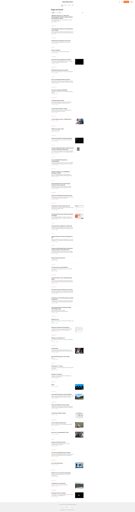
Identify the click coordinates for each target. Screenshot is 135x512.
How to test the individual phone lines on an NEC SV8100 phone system (61, 269)
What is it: (53, 358)
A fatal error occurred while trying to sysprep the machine (62, 298)
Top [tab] (56, 12)
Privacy (65, 504)
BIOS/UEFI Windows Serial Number (59, 70)
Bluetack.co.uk (55, 319)
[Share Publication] (122, 2)
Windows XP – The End (57, 366)
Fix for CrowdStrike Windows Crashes (60, 79)
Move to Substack (55, 50)
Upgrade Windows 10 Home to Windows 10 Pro (61, 237)
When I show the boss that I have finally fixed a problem (61, 424)
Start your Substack (64, 507)
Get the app (73, 507)
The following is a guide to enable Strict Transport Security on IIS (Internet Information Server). (62, 208)
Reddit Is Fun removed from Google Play (61, 472)
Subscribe (126, 1)
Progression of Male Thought (58, 413)
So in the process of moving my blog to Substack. (60, 51)
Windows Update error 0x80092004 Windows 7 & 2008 (60, 172)
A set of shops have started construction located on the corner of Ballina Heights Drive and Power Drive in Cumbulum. (61, 102)
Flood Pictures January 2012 (58, 483)
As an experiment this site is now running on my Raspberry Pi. (62, 340)
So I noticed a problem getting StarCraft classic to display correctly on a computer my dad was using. (61, 62)
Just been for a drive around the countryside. (59, 484)
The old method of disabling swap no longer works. (60, 42)
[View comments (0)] (59, 23)
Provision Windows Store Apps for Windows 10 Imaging (62, 215)
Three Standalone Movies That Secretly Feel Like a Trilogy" (62, 29)
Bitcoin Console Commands (58, 258)
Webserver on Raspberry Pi (58, 338)
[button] (62, 5)
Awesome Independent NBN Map (59, 90)
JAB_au (55, 22)
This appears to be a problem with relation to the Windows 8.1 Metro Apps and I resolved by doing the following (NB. (62, 301)
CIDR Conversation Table (57, 129)
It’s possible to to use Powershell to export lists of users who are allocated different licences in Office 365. (62, 197)
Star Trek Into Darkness (57, 463)
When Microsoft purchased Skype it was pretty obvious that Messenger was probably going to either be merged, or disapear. (62, 455)
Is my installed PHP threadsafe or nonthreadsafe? (59, 160)
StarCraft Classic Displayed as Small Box (61, 59)
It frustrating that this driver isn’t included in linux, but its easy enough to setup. (61, 20)
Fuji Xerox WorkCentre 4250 (58, 442)
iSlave (52, 384)
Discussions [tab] (60, 12)
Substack (62, 509)
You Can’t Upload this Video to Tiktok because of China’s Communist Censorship (62, 148)
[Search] (120, 2)
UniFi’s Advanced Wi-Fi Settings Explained (61, 138)
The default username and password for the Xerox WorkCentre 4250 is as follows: (60, 444)
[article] (67, 20)
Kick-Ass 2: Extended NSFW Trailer (60, 432)
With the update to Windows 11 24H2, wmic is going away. (62, 71)
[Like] (52, 23)
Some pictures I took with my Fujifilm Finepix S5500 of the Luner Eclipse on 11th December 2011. (62, 495)
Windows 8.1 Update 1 (56, 374)
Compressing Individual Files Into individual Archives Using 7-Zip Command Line (62, 249)
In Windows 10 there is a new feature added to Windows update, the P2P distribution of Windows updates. (61, 329)
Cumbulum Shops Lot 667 (57, 100)
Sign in (131, 1)
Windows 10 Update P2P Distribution (60, 327)
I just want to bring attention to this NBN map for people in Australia (62, 92)
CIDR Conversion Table (55, 130)
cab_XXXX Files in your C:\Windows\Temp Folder (61, 278)
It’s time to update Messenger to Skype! (60, 452)
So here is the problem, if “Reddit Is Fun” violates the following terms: (60, 475)
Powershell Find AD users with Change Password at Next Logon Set (60, 184)
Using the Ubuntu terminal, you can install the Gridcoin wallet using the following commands (61, 111)
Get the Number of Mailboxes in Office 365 (61, 226)
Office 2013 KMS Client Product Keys (60, 405)
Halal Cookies (54, 348)
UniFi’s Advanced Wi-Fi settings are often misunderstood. (61, 139)
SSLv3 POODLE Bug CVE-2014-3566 (60, 356)
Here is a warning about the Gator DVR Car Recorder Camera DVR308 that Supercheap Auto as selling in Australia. (62, 396)
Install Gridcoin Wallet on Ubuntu (59, 108)
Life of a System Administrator (58, 422)
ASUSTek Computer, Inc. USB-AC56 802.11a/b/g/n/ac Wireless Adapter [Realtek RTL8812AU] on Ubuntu (62, 17)
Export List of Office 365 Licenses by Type (61, 195)
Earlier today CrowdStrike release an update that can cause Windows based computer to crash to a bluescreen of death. (62, 81)
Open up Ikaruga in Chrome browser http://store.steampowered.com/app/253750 (59, 311)
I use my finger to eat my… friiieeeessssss (61, 119)
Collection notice (73, 504)
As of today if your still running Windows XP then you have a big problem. (62, 368)
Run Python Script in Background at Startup (62, 289)
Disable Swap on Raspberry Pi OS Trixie (60, 40)
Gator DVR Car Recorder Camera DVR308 (61, 394)
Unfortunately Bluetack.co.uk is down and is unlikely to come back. (62, 321)
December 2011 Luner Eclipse (58, 493)
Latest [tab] (53, 12)
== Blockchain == (54, 259)
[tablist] (56, 13)
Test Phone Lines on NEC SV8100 (59, 267)
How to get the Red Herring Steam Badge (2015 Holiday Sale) (61, 308)
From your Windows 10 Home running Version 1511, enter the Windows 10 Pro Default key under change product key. (62, 240)
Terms (69, 504)
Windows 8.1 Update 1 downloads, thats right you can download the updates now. (61, 376)
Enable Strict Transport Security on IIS (60, 206)
